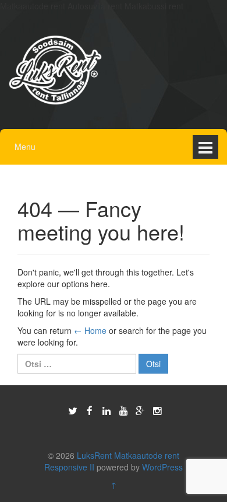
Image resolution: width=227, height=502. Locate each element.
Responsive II (69, 467)
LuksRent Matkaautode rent (128, 455)
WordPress (162, 467)
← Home (90, 330)
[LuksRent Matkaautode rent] (55, 69)
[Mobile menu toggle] (205, 147)
